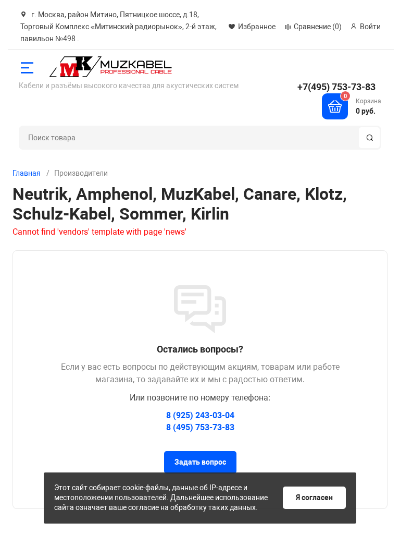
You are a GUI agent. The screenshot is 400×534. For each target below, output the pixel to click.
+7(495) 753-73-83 (336, 86)
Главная (26, 173)
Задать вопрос (200, 462)
